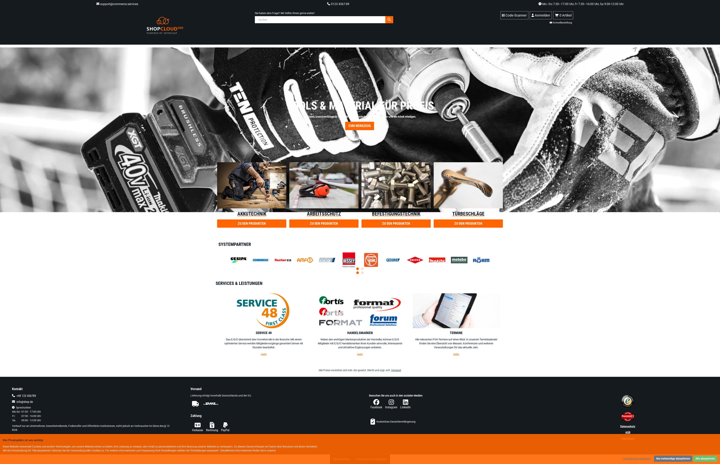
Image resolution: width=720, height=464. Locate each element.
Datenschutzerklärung (289, 450)
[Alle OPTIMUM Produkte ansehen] (244, 259)
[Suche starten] (389, 19)
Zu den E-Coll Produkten (359, 141)
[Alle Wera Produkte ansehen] (310, 259)
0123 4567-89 (339, 4)
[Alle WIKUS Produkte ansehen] (343, 259)
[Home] (165, 25)
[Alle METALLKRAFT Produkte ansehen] (277, 259)
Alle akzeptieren (705, 458)
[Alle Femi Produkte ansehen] (376, 259)
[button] (357, 272)
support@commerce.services (118, 4)
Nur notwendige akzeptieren (673, 458)
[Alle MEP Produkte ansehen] (409, 259)
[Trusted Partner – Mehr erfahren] (627, 417)
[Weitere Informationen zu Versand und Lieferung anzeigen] (270, 404)
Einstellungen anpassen (637, 458)
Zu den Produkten (252, 223)
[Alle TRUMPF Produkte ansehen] (475, 259)
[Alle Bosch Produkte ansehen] (442, 259)
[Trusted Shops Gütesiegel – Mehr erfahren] (627, 402)
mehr (264, 354)
